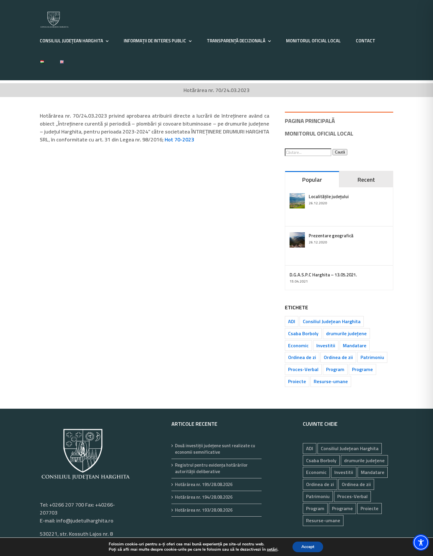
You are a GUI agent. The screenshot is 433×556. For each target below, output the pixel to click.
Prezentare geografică (331, 235)
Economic (298, 345)
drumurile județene (346, 333)
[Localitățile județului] (297, 197)
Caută (340, 152)
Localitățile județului (329, 196)
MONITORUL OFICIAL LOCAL (319, 133)
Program (335, 369)
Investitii (325, 345)
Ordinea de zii (338, 357)
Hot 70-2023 (179, 139)
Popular (312, 179)
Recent (366, 179)
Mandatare (354, 345)
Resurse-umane (331, 381)
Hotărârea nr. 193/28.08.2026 (203, 510)
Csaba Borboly (303, 333)
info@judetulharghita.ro (84, 521)
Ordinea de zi (302, 357)
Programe (362, 369)
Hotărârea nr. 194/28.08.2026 (203, 497)
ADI (291, 321)
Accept (307, 547)
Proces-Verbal (303, 369)
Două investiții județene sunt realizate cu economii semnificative (215, 449)
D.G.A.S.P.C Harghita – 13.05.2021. (323, 274)
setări (272, 549)
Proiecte (297, 381)
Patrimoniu (372, 357)
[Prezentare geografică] (297, 236)
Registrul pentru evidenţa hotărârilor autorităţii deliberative (211, 468)
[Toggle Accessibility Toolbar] (421, 542)
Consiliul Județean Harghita (332, 321)
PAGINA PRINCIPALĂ (310, 120)
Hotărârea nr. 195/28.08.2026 (203, 484)
